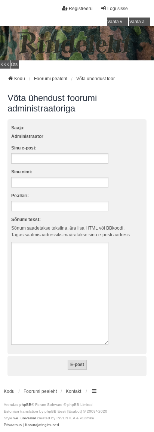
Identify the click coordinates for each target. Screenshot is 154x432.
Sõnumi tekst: (26, 219)
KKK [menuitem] (4, 64)
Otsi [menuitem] (15, 64)
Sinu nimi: (21, 171)
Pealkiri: (20, 195)
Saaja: (18, 127)
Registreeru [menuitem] (81, 8)
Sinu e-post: (24, 148)
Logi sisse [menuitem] (117, 8)
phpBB (25, 405)
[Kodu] (77, 43)
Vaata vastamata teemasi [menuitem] (117, 21)
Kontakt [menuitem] (73, 391)
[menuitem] (13, 425)
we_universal (24, 418)
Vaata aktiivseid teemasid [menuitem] (139, 21)
